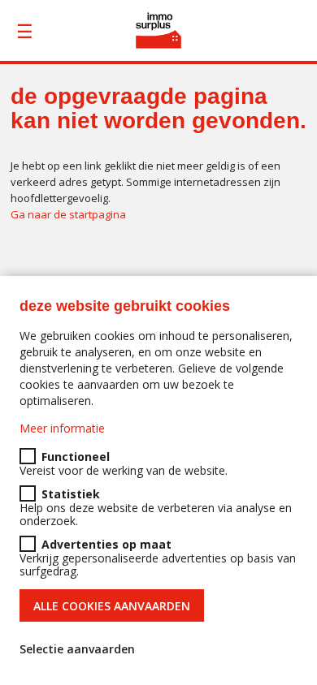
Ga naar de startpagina (68, 214)
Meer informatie (62, 428)
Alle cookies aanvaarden (111, 606)
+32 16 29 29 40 (300, 31)
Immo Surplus (159, 30)
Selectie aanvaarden (77, 649)
